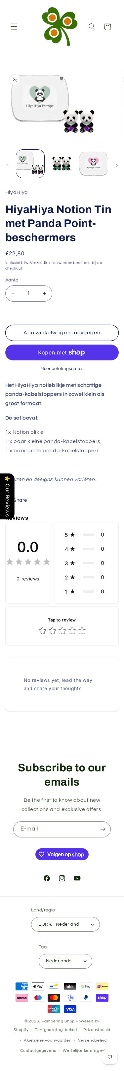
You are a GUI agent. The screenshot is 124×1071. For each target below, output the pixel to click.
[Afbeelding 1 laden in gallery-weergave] (30, 164)
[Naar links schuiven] (7, 165)
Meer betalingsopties (62, 369)
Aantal (12, 280)
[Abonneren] (102, 829)
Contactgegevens (38, 1051)
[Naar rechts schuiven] (116, 165)
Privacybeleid (96, 1030)
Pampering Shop (58, 1021)
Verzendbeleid (92, 1040)
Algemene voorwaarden (48, 1040)
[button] (13, 26)
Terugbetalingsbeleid (56, 1030)
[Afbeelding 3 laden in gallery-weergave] (93, 164)
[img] (28, 563)
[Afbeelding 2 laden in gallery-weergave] (62, 164)
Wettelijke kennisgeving (86, 1051)
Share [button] (20, 500)
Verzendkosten (44, 263)
